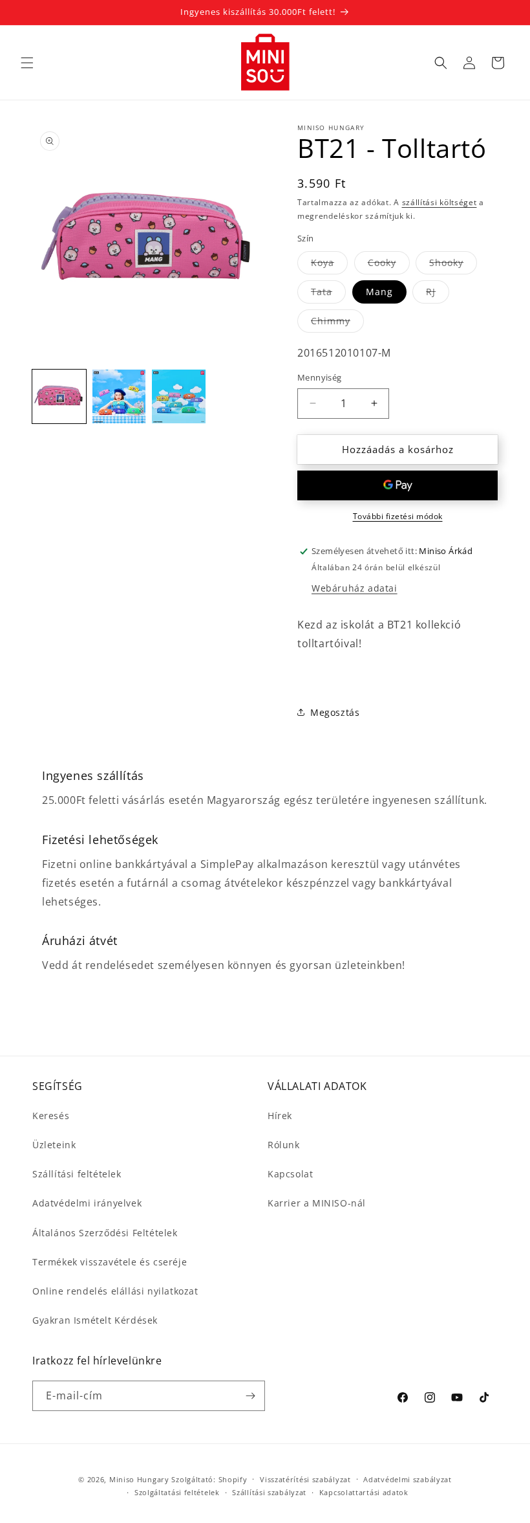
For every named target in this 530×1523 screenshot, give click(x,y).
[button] (27, 63)
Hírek (280, 1115)
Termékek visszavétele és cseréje (109, 1262)
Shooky (453, 265)
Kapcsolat (290, 1174)
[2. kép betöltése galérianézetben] (119, 396)
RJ (437, 294)
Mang (379, 291)
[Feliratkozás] (250, 1396)
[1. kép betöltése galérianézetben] (59, 396)
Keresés (50, 1115)
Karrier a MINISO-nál (317, 1203)
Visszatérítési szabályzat (305, 1479)
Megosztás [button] (334, 712)
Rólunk (284, 1145)
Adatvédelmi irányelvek (87, 1203)
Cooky (389, 265)
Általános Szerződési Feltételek (105, 1233)
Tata (328, 294)
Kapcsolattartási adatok (363, 1492)
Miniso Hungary (139, 1479)
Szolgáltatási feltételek (177, 1492)
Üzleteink (54, 1145)
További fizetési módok (398, 516)
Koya (329, 265)
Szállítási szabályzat (269, 1492)
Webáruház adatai (355, 588)
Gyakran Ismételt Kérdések (95, 1320)
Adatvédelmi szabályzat (407, 1479)
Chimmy (337, 323)
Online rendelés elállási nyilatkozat (115, 1291)
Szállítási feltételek (77, 1174)
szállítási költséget (439, 202)
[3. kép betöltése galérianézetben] (179, 396)
